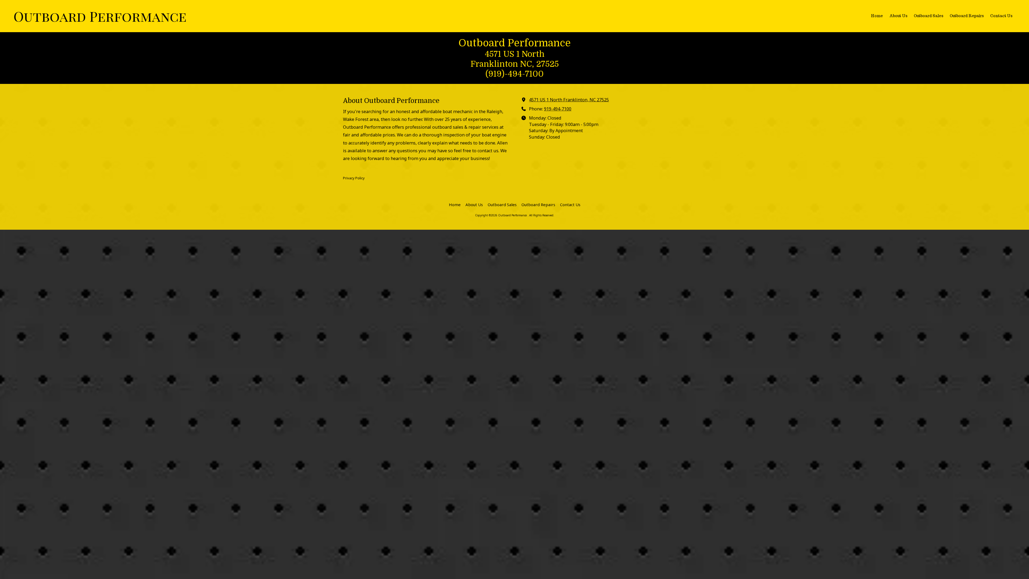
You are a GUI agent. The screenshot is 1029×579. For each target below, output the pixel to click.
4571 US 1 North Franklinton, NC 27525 (569, 100)
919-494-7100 (557, 109)
